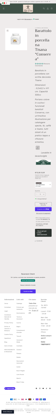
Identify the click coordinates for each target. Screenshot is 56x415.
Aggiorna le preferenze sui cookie (14, 409)
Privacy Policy (8, 322)
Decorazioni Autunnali (20, 362)
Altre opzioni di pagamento (43, 213)
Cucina (19, 322)
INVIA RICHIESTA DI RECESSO (9, 350)
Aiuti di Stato (8, 346)
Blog (5, 342)
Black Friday (20, 382)
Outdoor (19, 349)
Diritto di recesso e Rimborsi (7, 328)
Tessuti (19, 336)
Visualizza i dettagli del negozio (42, 224)
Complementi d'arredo (21, 331)
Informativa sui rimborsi (30, 409)
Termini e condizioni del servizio (15, 410)
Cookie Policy (8, 334)
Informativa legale (45, 410)
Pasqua (19, 353)
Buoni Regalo (21, 370)
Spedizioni (7, 338)
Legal (6, 311)
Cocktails (19, 346)
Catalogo (19, 303)
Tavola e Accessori (20, 318)
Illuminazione (21, 313)
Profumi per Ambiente (20, 308)
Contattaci (7, 307)
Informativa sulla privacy (44, 409)
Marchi (19, 378)
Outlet (18, 367)
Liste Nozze (20, 374)
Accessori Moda (20, 341)
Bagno (18, 326)
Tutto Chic (13, 402)
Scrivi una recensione (28, 280)
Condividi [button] (39, 241)
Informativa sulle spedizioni (33, 410)
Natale (19, 357)
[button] (4, 8)
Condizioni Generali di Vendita (7, 317)
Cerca (6, 303)
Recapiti (29, 412)
